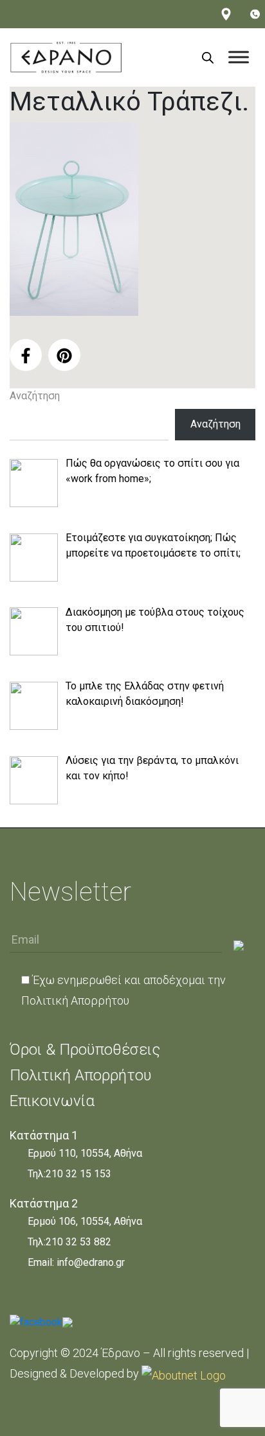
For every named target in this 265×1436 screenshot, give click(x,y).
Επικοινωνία (52, 1101)
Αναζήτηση (35, 396)
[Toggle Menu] (238, 57)
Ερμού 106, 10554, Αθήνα (85, 1221)
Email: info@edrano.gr (76, 1262)
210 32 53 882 (78, 1242)
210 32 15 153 (78, 1174)
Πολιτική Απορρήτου (75, 1000)
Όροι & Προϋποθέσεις (85, 1050)
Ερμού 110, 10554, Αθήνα (85, 1153)
